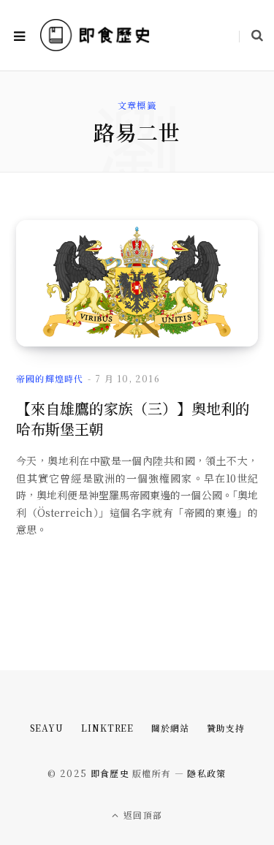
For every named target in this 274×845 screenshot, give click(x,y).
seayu (47, 727)
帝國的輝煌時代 (49, 378)
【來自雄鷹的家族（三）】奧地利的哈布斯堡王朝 (133, 418)
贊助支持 (226, 727)
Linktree (107, 727)
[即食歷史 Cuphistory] (95, 34)
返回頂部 (141, 814)
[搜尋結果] (251, 35)
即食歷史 (110, 773)
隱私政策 (206, 773)
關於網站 (170, 727)
